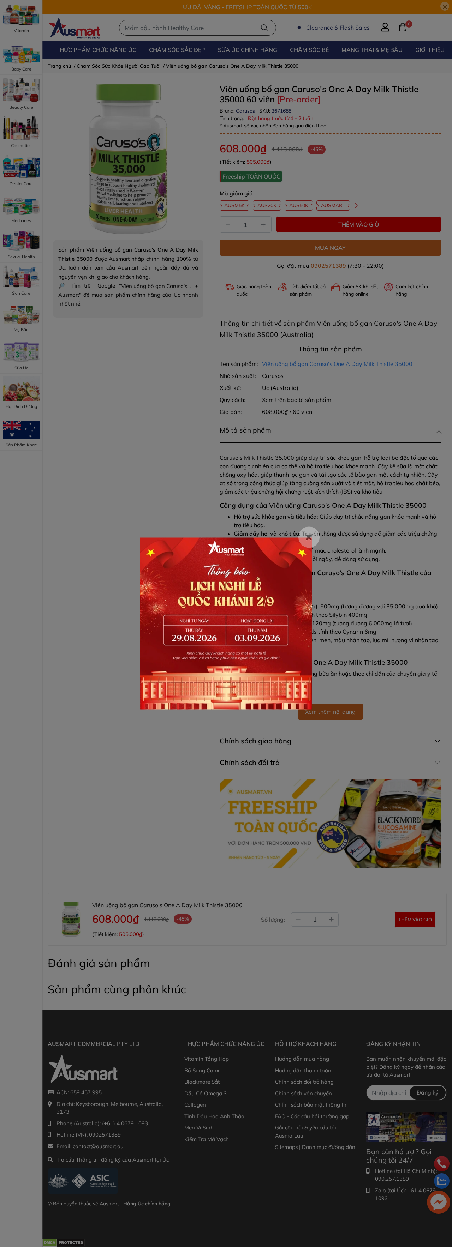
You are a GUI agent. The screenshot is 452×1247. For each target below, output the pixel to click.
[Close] (309, 537)
